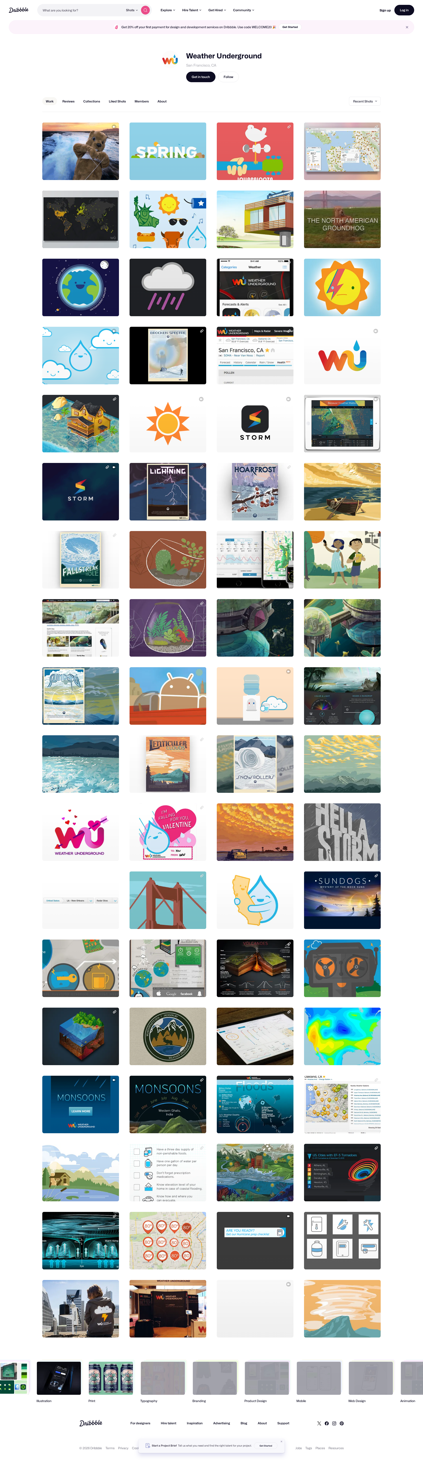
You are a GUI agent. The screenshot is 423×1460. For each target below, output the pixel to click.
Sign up (385, 10)
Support (283, 1423)
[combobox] (80, 10)
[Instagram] (334, 1423)
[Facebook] (327, 1423)
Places (320, 1448)
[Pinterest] (342, 1423)
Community (242, 10)
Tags (308, 1448)
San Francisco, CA (201, 65)
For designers (140, 1423)
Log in (404, 10)
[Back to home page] (18, 10)
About (262, 1423)
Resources (336, 1448)
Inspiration (195, 1423)
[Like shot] (111, 172)
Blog (244, 1423)
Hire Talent (190, 10)
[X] (319, 1423)
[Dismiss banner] (281, 1441)
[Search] (145, 10)
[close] (407, 27)
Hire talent (168, 1423)
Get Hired (215, 10)
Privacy (123, 1448)
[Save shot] (102, 172)
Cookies (138, 1448)
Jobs (298, 1448)
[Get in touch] (93, 172)
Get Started (290, 27)
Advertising (221, 1423)
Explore (166, 10)
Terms (110, 1448)
